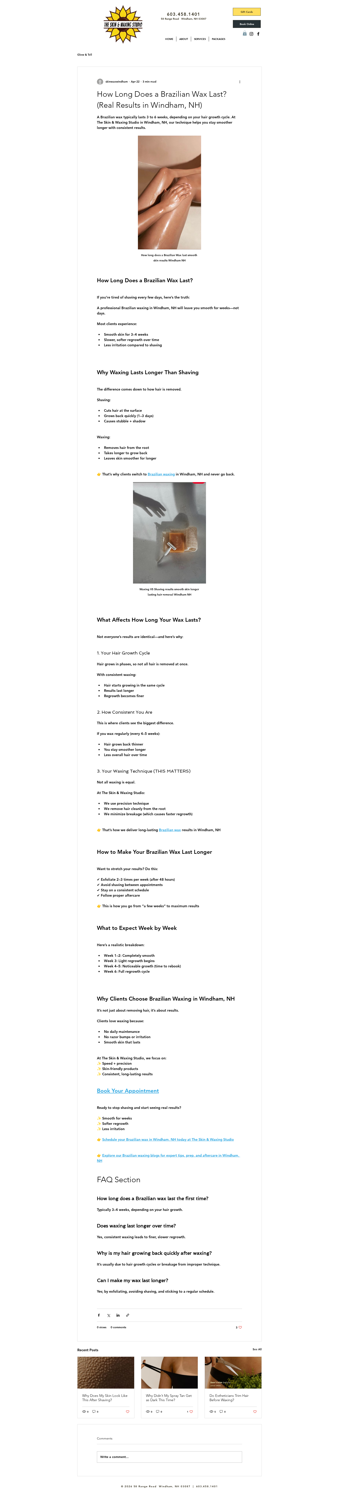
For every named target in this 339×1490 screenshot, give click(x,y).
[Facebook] (258, 33)
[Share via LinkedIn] (118, 1315)
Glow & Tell (84, 54)
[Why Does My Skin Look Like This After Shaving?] (105, 1373)
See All (257, 1349)
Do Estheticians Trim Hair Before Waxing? (229, 1397)
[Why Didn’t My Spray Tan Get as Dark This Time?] (169, 1373)
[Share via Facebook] (99, 1315)
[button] (183, 39)
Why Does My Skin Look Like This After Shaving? (105, 1397)
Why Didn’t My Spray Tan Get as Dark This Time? (169, 1397)
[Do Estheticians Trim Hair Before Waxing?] (233, 1373)
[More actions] (239, 81)
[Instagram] (251, 33)
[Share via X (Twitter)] (108, 1315)
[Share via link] (127, 1315)
